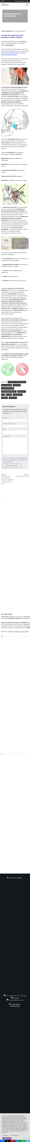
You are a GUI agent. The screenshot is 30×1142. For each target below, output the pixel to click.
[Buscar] (27, 1)
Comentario (7, 436)
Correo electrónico (9, 424)
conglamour (16, 385)
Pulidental (10, 631)
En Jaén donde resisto (20, 1)
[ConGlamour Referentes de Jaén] (5, 4)
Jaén (3, 394)
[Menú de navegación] (27, 4)
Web (4, 429)
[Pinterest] (12, 1141)
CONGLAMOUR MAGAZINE (7, 388)
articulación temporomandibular (16, 382)
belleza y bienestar (6, 385)
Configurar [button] (5, 1135)
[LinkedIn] (17, 1141)
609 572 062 (16, 998)
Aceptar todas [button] (6, 1138)
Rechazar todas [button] (15, 1135)
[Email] (27, 1141)
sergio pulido (12, 397)
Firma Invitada (21, 391)
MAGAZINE (8, 394)
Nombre (6, 418)
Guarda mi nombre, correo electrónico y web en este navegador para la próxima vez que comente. (15, 460)
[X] (7, 1141)
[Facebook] (2, 1141)
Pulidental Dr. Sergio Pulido (22, 631)
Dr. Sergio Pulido (13, 53)
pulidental (4, 397)
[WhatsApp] (22, 1141)
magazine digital (17, 394)
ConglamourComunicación (9, 391)
